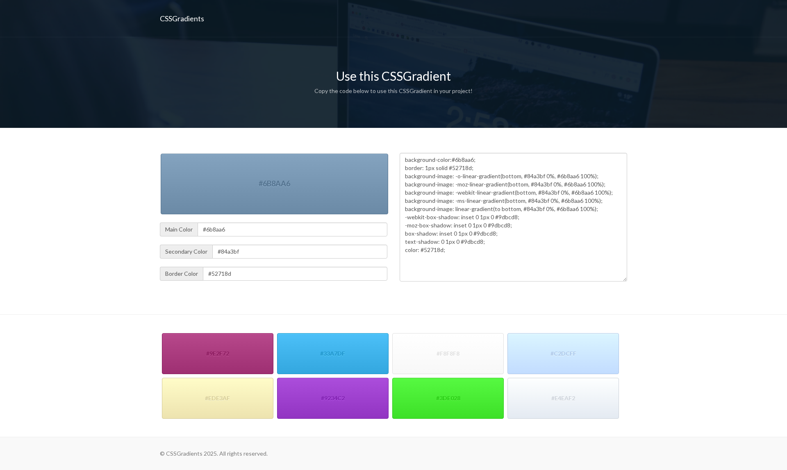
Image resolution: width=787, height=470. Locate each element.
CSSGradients (182, 18)
